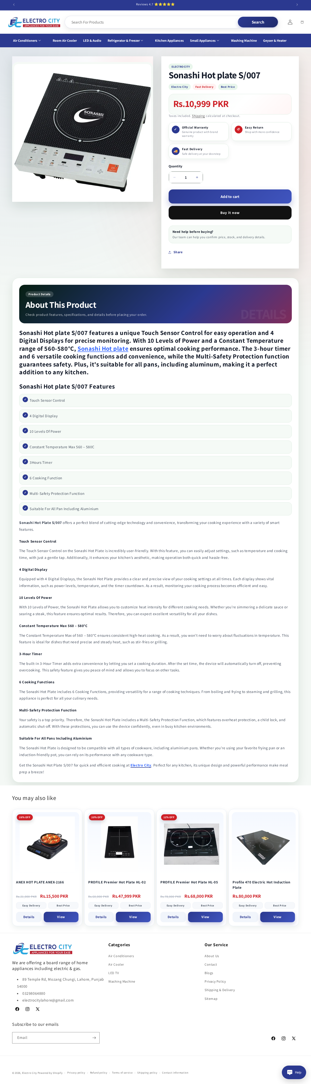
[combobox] (152, 22)
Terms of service (122, 1072)
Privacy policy (76, 1072)
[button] (29, 40)
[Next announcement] (297, 4)
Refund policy (98, 1072)
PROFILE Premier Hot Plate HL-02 (117, 882)
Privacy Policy (215, 981)
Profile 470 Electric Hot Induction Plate (261, 885)
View (61, 917)
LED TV (113, 973)
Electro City (29, 1073)
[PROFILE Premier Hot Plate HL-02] (119, 844)
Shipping (198, 116)
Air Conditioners (121, 956)
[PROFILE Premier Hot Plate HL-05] (191, 844)
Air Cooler (116, 964)
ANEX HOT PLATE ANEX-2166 (40, 882)
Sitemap (211, 998)
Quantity (175, 166)
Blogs (209, 973)
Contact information (175, 1072)
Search (258, 22)
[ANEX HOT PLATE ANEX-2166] (47, 844)
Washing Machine (121, 981)
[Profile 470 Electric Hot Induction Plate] (264, 844)
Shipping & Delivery (220, 990)
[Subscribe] (94, 1037)
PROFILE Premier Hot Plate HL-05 (189, 882)
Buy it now (230, 212)
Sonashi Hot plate (103, 348)
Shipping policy (147, 1072)
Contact (211, 964)
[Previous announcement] (14, 4)
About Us (212, 956)
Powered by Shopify (50, 1073)
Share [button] (178, 252)
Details (29, 917)
